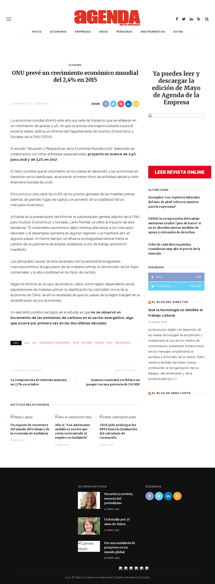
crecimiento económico (54, 342)
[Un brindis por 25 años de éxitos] (89, 526)
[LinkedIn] (191, 19)
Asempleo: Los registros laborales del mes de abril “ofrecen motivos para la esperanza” (174, 202)
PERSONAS (124, 31)
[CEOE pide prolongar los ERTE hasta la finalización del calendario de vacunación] (118, 417)
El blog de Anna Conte (171, 393)
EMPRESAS (83, 31)
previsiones (122, 342)
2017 (34, 342)
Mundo (99, 342)
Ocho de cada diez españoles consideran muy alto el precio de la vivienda (174, 249)
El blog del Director (170, 302)
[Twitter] (184, 19)
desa (76, 342)
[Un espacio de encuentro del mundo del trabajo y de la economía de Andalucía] (21, 417)
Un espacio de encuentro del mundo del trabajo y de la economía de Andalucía (30, 429)
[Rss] (198, 19)
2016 (26, 342)
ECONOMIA (58, 31)
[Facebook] (177, 19)
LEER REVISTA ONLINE (180, 172)
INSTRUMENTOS (153, 31)
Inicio (37, 31)
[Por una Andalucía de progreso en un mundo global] (89, 546)
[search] (207, 19)
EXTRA (178, 31)
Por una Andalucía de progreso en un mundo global (119, 547)
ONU (109, 342)
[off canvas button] (8, 19)
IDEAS (103, 31)
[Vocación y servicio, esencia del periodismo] (89, 500)
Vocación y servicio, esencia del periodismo (118, 498)
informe (86, 342)
